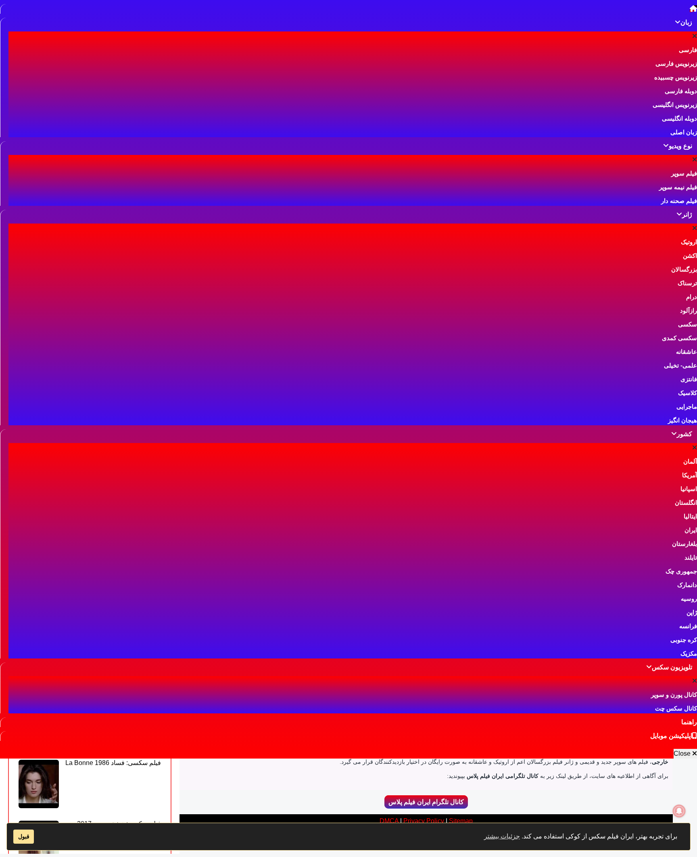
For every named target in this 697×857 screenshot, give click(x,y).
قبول (23, 836)
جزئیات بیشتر (502, 836)
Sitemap (461, 820)
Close (683, 753)
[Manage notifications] (679, 811)
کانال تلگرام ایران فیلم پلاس (426, 801)
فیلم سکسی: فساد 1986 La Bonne (113, 762)
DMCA (389, 820)
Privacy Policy (423, 820)
